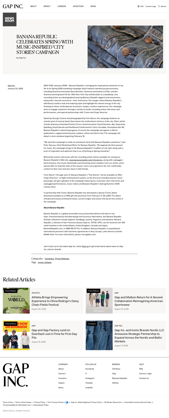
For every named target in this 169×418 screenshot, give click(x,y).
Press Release (62, 258)
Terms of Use (8, 402)
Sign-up (85, 246)
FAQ (141, 369)
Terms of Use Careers (23, 402)
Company (49, 258)
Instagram (89, 378)
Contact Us (144, 378)
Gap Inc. (11, 85)
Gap (117, 293)
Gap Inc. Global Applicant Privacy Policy (86, 402)
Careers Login (150, 6)
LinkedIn (89, 387)
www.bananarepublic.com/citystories (85, 160)
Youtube (89, 383)
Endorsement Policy (40, 405)
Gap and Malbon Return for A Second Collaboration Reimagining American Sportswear (139, 301)
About (33, 6)
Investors (78, 6)
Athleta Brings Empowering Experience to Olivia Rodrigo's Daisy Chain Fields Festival (55, 301)
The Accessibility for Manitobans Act (17, 405)
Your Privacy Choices (56, 402)
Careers (62, 6)
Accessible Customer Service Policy (137, 402)
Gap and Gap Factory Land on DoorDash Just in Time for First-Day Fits (54, 333)
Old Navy (116, 369)
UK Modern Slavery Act (113, 402)
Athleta (36, 293)
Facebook (89, 369)
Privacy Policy (39, 402)
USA (141, 6)
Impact (47, 6)
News (93, 6)
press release (44, 262)
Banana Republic (119, 378)
